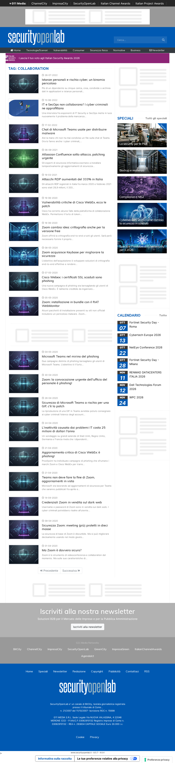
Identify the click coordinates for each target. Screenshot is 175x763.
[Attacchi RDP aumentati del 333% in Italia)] (23, 183)
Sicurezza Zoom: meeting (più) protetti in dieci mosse (75, 527)
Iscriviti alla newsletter (87, 627)
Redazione (79, 671)
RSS (147, 671)
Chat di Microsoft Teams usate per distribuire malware (74, 131)
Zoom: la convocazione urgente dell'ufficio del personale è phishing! (74, 381)
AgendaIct (87, 656)
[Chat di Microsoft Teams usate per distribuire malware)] (23, 133)
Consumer (78, 50)
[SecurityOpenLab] (36, 37)
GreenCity (100, 649)
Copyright (97, 671)
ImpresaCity (60, 3)
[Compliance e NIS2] (142, 188)
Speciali (43, 671)
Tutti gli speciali (156, 118)
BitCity (17, 649)
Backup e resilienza (131, 170)
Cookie (80, 737)
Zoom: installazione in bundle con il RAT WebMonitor (70, 304)
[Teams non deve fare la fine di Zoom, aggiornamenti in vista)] (23, 481)
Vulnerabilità (60, 50)
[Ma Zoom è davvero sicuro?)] (23, 554)
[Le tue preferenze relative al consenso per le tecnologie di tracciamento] (157, 760)
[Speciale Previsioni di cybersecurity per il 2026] (142, 241)
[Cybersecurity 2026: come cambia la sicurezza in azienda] (142, 215)
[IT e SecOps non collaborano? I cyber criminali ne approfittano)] (23, 108)
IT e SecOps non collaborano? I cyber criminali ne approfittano (75, 106)
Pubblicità (114, 671)
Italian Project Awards (150, 3)
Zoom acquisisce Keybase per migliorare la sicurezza (73, 254)
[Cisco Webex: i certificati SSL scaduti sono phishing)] (23, 281)
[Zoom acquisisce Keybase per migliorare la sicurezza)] (23, 256)
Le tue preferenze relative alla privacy (102, 758)
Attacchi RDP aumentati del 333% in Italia (72, 179)
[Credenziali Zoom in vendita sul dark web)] (23, 506)
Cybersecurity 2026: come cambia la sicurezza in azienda (141, 221)
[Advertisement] (87, 590)
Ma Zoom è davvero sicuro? (62, 550)
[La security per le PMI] (142, 135)
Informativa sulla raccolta (55, 758)
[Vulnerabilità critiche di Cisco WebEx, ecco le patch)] (23, 206)
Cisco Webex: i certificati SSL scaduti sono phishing (72, 279)
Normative (119, 50)
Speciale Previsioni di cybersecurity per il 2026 (141, 248)
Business (135, 50)
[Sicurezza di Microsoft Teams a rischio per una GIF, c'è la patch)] (23, 406)
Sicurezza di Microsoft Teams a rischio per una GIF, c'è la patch (75, 404)
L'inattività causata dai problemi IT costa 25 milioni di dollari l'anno (73, 429)
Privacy (94, 737)
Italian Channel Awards (115, 3)
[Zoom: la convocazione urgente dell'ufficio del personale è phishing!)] (23, 383)
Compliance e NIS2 (131, 197)
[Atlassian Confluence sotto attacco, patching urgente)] (23, 158)
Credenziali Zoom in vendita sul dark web (72, 502)
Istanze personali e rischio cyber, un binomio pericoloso (73, 81)
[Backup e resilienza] (142, 162)
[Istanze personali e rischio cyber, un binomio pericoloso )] (23, 83)
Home (17, 50)
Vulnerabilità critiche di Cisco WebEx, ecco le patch (74, 204)
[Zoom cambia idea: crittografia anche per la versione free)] (23, 231)
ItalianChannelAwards (148, 649)
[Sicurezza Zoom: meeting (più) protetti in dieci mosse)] (23, 529)
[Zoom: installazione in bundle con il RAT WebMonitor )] (23, 306)
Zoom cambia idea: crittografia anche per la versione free (73, 229)
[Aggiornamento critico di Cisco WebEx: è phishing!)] (23, 456)
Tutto (163, 315)
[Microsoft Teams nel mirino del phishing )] (23, 360)
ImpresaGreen (120, 649)
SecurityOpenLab (84, 3)
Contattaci (132, 671)
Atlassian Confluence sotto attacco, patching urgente (73, 156)
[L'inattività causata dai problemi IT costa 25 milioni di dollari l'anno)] (23, 431)
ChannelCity (39, 3)
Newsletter (158, 50)
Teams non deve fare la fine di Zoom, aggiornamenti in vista (68, 479)
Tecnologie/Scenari (37, 50)
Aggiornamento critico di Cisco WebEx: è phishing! (71, 454)
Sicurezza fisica (99, 50)
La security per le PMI (133, 144)
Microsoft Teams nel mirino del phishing (70, 356)
